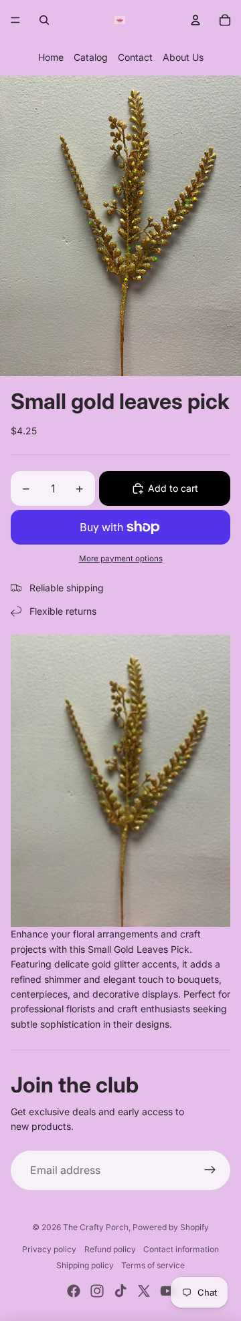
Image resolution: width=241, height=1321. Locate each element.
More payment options (121, 558)
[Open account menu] (195, 20)
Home (51, 57)
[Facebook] (74, 1291)
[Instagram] (97, 1291)
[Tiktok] (120, 1291)
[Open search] (44, 20)
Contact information (181, 1249)
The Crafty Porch (96, 1227)
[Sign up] (210, 1171)
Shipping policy (85, 1265)
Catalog (91, 57)
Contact (135, 57)
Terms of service (153, 1265)
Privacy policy (49, 1249)
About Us (183, 57)
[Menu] (15, 20)
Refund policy (110, 1249)
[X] (144, 1291)
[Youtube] (167, 1291)
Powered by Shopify (171, 1227)
